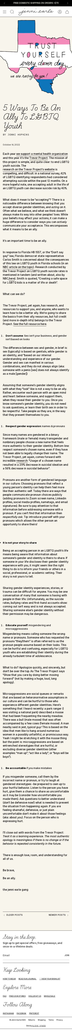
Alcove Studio (39, 1026)
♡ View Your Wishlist (49, 979)
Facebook (21, 1013)
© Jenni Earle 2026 (17, 1020)
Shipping (42, 1020)
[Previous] (4, 3)
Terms (51, 1020)
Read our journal (27, 979)
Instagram (8, 1013)
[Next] (67, 3)
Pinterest (34, 1013)
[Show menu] (4, 12)
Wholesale (49, 996)
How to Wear (9, 979)
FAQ (4, 996)
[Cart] (67, 12)
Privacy (59, 1020)
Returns (31, 1020)
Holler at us (34, 996)
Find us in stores (17, 996)
